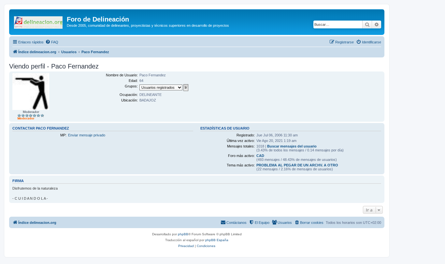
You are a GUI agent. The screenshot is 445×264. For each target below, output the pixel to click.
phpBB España (216, 240)
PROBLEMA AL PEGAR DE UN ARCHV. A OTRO (297, 165)
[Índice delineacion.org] (39, 21)
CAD (260, 156)
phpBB (183, 234)
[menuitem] (51, 42)
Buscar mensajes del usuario (292, 146)
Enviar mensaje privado (86, 135)
